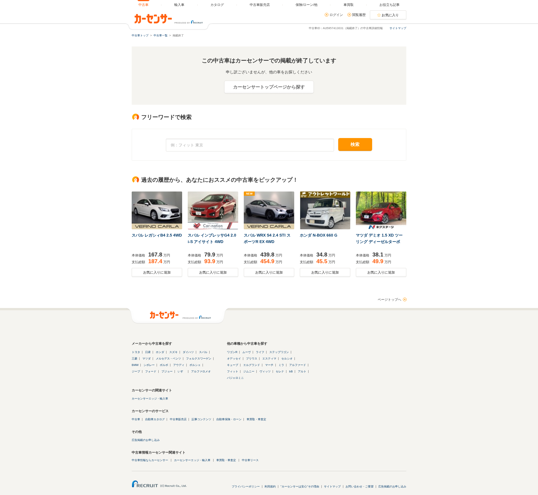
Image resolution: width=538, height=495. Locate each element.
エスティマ (269, 358)
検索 (355, 144)
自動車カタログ (155, 419)
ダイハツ (188, 352)
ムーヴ (246, 352)
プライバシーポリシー (246, 486)
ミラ (281, 364)
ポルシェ (195, 364)
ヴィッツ (265, 371)
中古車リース (250, 460)
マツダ (146, 358)
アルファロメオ (201, 371)
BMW (135, 364)
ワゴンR (232, 352)
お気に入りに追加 (157, 272)
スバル (203, 352)
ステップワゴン (279, 352)
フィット (232, 371)
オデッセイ (234, 358)
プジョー (167, 371)
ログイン (336, 15)
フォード (150, 371)
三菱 (134, 358)
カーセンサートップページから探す (269, 87)
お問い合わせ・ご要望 (359, 486)
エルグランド (251, 364)
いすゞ (182, 371)
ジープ (136, 371)
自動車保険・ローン (229, 419)
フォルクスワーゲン (198, 358)
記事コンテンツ (201, 419)
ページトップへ (389, 300)
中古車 (136, 419)
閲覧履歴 (359, 15)
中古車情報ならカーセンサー (150, 460)
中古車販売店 (178, 419)
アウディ (178, 364)
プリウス (251, 358)
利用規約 (270, 486)
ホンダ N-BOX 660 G (318, 235)
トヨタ (136, 352)
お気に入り (390, 15)
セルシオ (287, 358)
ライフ (260, 352)
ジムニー (248, 371)
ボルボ (164, 364)
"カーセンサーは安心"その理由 (299, 486)
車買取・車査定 (256, 419)
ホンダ (160, 352)
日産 (148, 352)
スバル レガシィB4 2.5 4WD (157, 235)
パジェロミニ (235, 377)
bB (291, 371)
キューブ (232, 364)
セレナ (280, 371)
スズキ (173, 352)
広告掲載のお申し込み (146, 440)
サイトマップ (397, 28)
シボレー (149, 364)
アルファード (297, 364)
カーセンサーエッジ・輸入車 (150, 398)
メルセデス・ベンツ (168, 358)
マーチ (269, 364)
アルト (302, 371)
